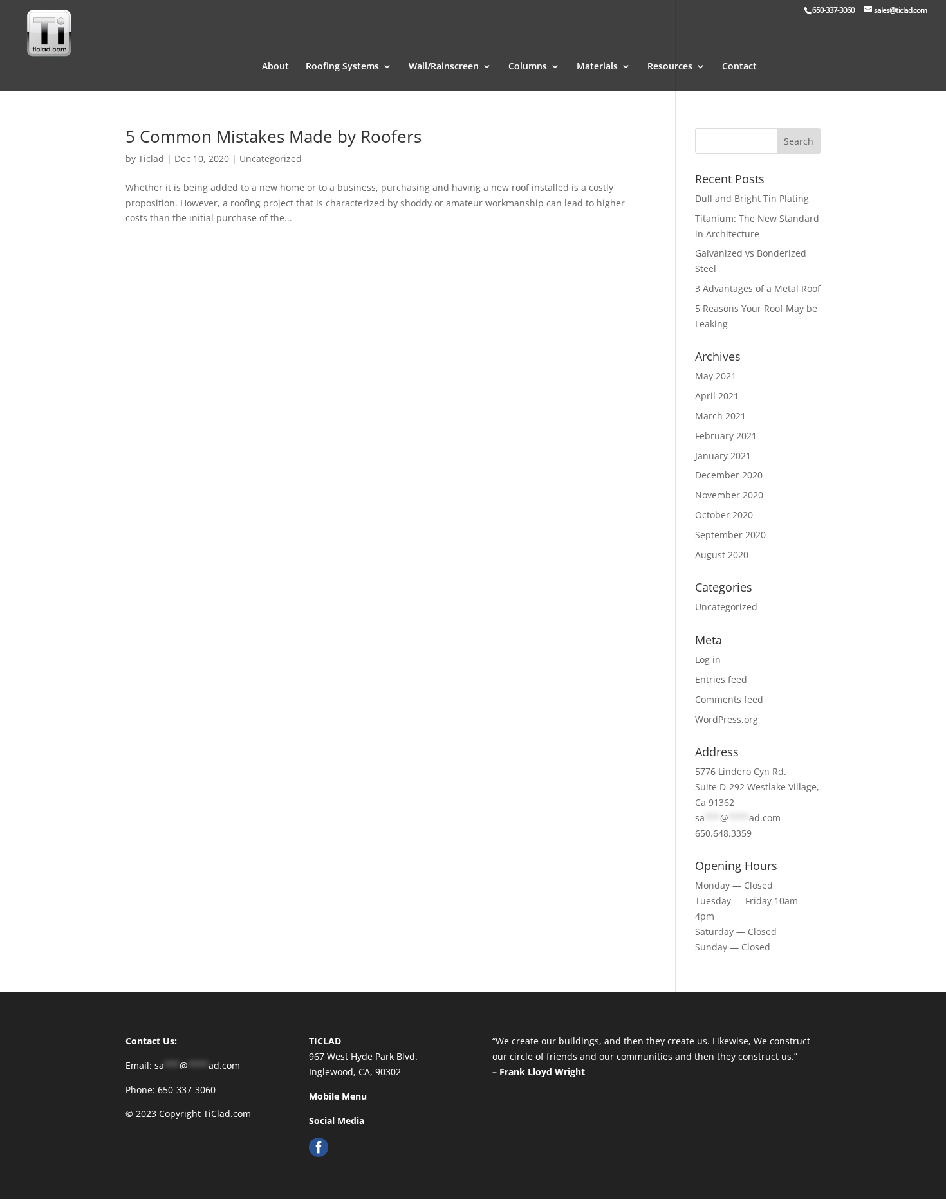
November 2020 (729, 495)
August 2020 (721, 555)
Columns (527, 67)
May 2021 (715, 376)
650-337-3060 (187, 1090)
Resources (669, 67)
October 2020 (724, 515)
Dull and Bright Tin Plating (752, 198)
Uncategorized (270, 158)
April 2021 (717, 396)
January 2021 (723, 456)
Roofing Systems (342, 67)
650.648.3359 (723, 833)
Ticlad (151, 158)
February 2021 (726, 436)
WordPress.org (726, 719)
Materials (597, 67)
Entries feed (721, 679)
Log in (708, 659)
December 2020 (729, 475)
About (275, 67)
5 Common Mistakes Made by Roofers (273, 136)
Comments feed (729, 699)
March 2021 (720, 416)
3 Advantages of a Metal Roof (758, 288)
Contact (739, 67)
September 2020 (730, 535)
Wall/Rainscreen (444, 67)
